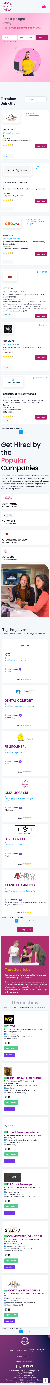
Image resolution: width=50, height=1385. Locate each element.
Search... (41, 37)
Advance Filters (10, 41)
